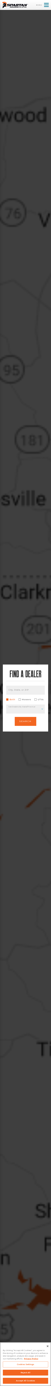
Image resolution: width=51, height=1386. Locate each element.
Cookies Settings (25, 1364)
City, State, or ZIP (18, 690)
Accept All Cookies (25, 1380)
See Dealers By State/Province (21, 707)
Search (25, 721)
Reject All (25, 1372)
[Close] (47, 1346)
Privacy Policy (31, 1359)
